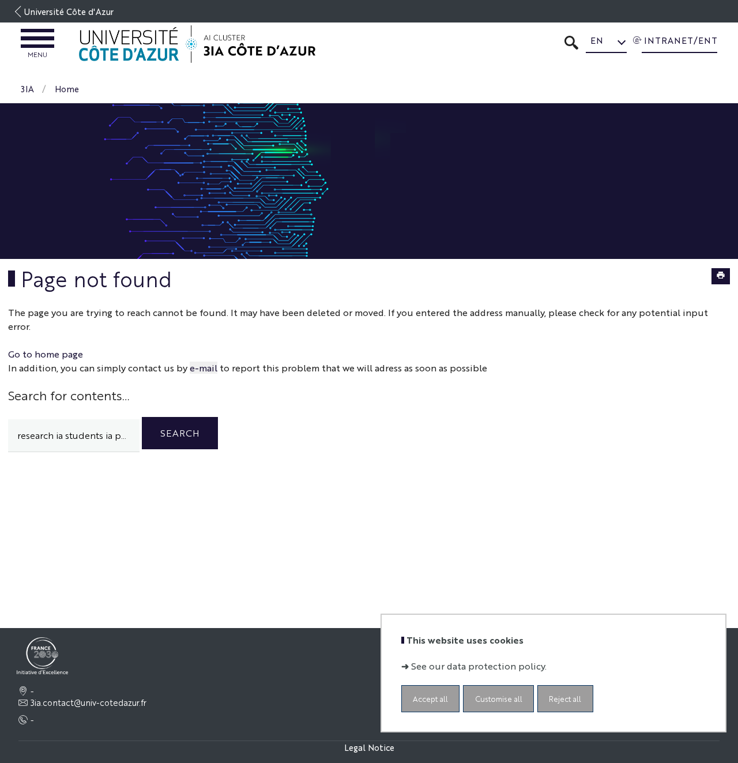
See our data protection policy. (479, 666)
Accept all (430, 699)
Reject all (565, 699)
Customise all (498, 699)
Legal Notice (369, 747)
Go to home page (45, 354)
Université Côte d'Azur (69, 11)
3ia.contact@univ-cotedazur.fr (88, 702)
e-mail (203, 368)
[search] (74, 435)
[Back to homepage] (197, 44)
